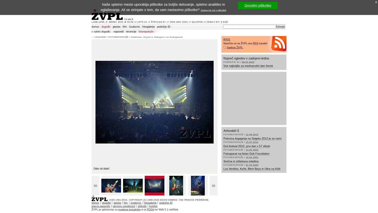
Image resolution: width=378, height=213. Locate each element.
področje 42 (163, 26)
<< (95, 185)
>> (213, 185)
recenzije (131, 31)
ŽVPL (100, 197)
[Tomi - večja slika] (176, 185)
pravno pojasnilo (101, 206)
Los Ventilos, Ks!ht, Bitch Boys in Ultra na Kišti (251, 168)
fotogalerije (148, 26)
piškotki (142, 206)
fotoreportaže (146, 31)
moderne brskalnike (129, 209)
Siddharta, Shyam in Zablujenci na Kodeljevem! (157, 37)
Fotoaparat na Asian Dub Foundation (246, 153)
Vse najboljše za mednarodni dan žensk (248, 65)
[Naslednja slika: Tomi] (154, 101)
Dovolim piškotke (258, 5)
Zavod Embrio (168, 200)
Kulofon (197, 22)
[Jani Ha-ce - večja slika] (133, 185)
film (125, 26)
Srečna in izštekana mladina (240, 161)
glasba (116, 26)
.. (92, 37)
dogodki (106, 26)
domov (95, 26)
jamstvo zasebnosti (124, 206)
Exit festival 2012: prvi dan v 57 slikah (246, 146)
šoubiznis (134, 26)
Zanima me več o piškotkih (213, 10)
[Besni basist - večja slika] (198, 185)
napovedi (118, 31)
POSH (150, 209)
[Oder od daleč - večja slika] (154, 185)
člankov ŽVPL (235, 47)
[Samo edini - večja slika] (111, 185)
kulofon (153, 206)
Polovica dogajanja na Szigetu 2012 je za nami (252, 138)
